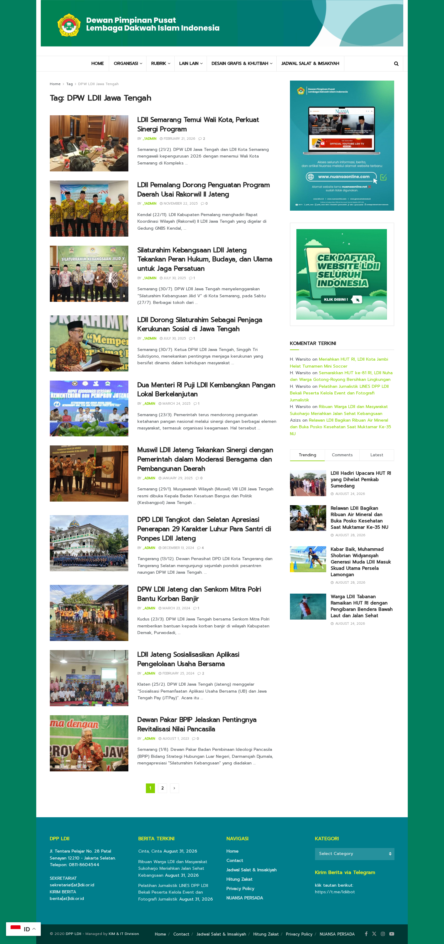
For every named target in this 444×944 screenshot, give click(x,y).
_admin (149, 403)
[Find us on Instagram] (383, 934)
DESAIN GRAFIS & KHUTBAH (240, 63)
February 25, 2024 (177, 673)
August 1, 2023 (175, 738)
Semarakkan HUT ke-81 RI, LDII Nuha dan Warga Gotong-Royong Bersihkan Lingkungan (341, 376)
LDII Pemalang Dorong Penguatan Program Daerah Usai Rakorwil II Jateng (203, 189)
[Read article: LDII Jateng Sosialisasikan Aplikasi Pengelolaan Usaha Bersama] (89, 678)
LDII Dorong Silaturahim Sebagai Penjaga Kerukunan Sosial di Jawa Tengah (199, 324)
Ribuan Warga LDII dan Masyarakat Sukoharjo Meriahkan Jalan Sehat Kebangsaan (339, 409)
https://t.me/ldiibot (335, 892)
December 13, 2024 (177, 547)
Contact (235, 860)
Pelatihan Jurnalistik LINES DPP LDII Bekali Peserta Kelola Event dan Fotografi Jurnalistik (339, 393)
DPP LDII (73, 933)
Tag (69, 84)
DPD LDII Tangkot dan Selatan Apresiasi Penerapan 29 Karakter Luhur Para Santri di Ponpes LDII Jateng (204, 529)
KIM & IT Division (124, 933)
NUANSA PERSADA (245, 898)
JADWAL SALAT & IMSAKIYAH (310, 63)
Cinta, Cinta (150, 851)
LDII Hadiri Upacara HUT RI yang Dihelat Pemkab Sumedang (361, 479)
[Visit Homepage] (222, 28)
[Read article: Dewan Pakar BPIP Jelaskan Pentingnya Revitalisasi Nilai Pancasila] (89, 743)
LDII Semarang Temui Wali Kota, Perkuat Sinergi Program (198, 124)
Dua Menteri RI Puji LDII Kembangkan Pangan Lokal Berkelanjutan (206, 389)
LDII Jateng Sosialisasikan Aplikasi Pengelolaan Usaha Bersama (188, 659)
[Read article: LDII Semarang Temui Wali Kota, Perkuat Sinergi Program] (89, 143)
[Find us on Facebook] (366, 934)
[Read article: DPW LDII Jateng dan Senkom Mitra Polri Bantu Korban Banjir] (89, 613)
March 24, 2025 (175, 403)
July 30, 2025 (174, 278)
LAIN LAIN (188, 63)
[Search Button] (396, 63)
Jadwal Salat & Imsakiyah (252, 870)
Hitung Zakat (240, 879)
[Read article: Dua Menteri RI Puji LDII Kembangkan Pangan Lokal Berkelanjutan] (89, 409)
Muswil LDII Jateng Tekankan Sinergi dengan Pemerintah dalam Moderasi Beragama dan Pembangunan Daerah (205, 459)
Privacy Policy (240, 888)
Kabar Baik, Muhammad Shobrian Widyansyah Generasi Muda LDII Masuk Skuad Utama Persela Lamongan (361, 562)
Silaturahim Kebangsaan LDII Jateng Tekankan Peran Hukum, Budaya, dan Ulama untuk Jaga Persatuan (204, 259)
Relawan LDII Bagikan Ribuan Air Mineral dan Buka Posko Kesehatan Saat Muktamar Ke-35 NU (340, 427)
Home (55, 84)
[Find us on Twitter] (374, 934)
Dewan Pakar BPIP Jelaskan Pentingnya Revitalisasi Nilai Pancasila (196, 724)
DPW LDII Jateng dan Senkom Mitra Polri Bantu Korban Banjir (199, 594)
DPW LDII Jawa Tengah (98, 84)
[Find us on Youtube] (391, 934)
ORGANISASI (126, 63)
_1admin (149, 138)
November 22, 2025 (180, 203)
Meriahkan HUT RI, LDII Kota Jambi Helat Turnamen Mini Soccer (339, 362)
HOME (98, 63)
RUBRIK (158, 63)
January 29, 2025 (176, 478)
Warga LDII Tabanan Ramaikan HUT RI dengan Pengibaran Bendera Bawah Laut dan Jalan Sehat (362, 606)
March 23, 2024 (175, 608)
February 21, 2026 (178, 138)
